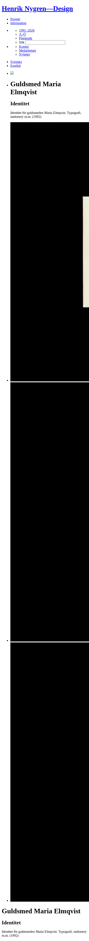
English (15, 65)
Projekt (15, 19)
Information (18, 23)
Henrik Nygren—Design (37, 8)
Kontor (24, 46)
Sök (21, 42)
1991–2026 (27, 30)
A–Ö (22, 34)
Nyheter (24, 54)
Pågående (25, 38)
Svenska (16, 62)
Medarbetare (27, 50)
